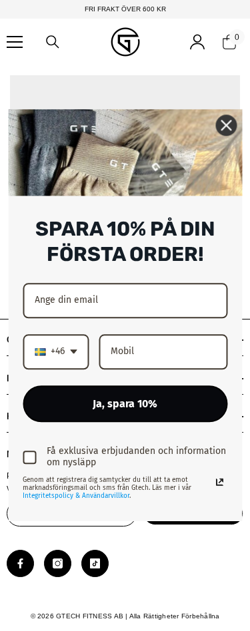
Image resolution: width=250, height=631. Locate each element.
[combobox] (56, 351)
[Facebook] (20, 563)
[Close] (226, 125)
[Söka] (53, 42)
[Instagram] (57, 563)
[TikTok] (95, 563)
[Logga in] (197, 42)
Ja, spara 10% (125, 403)
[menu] (15, 42)
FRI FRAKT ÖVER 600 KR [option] (125, 9)
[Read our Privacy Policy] (219, 483)
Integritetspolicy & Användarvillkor (76, 497)
